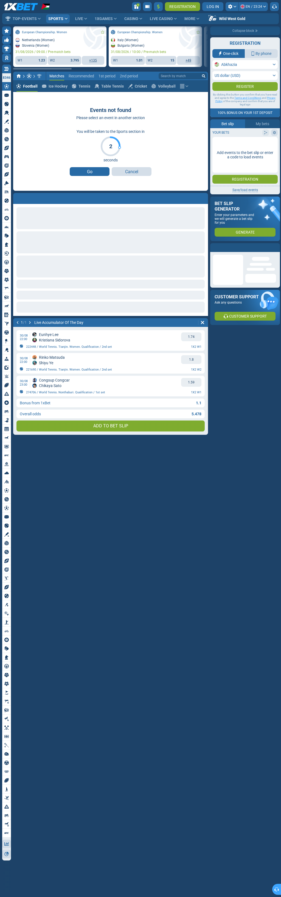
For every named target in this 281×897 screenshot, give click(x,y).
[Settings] (232, 6)
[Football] (29, 76)
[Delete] (202, 197)
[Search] (203, 76)
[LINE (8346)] (18, 76)
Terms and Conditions (247, 108)
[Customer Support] (274, 6)
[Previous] (17, 197)
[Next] (32, 197)
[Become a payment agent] (147, 6)
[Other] (184, 86)
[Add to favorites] (102, 32)
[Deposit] (158, 6)
